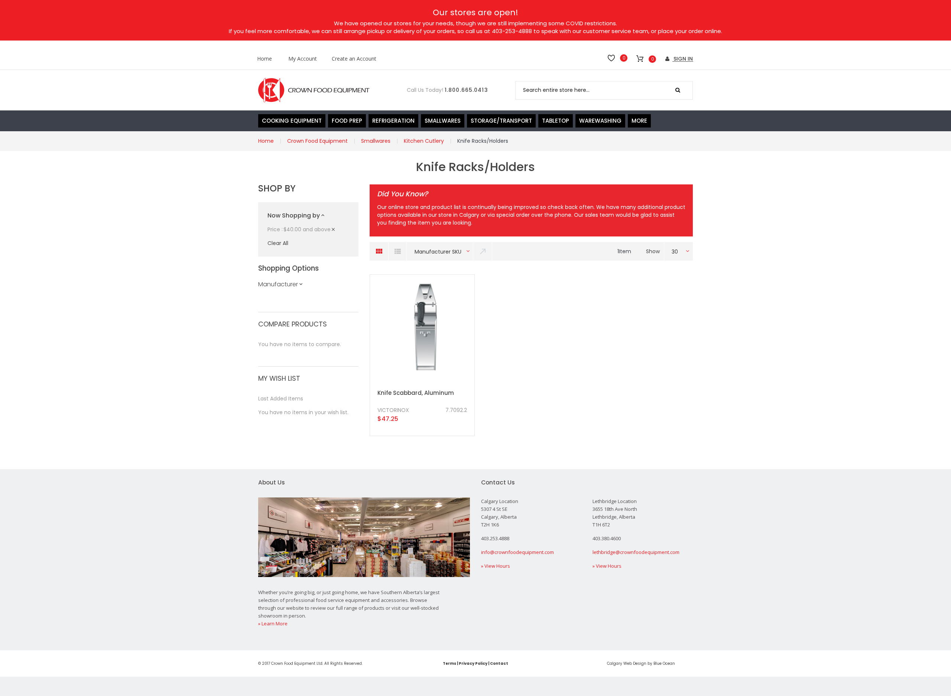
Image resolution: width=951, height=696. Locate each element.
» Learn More (273, 623)
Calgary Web (619, 663)
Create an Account (354, 59)
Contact (499, 663)
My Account (302, 59)
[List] (397, 251)
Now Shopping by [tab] (293, 215)
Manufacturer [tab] (278, 284)
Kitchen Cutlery (424, 141)
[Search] (677, 90)
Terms (449, 663)
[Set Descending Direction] (483, 251)
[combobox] (604, 90)
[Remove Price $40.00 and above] (333, 229)
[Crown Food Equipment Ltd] (314, 90)
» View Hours (495, 566)
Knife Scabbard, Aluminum (415, 393)
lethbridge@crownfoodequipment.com (636, 552)
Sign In (682, 58)
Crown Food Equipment (317, 141)
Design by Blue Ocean (654, 663)
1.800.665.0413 (466, 90)
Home (264, 59)
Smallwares (375, 141)
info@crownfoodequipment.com (517, 552)
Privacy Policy (473, 663)
